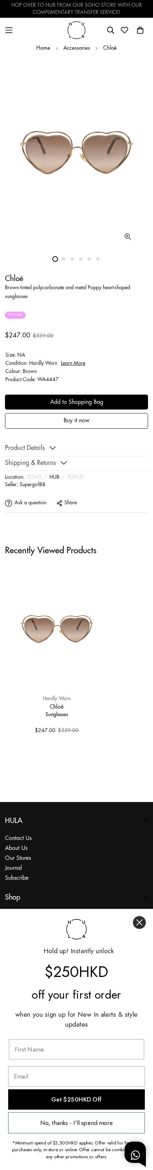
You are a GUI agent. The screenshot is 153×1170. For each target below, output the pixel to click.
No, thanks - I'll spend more (76, 1123)
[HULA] (76, 30)
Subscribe (16, 878)
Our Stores (18, 858)
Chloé (110, 48)
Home (43, 48)
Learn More (73, 363)
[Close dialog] (139, 922)
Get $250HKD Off (76, 1099)
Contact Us (18, 838)
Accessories (76, 48)
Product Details (25, 448)
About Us (16, 848)
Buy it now (76, 421)
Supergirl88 (33, 485)
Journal (13, 868)
